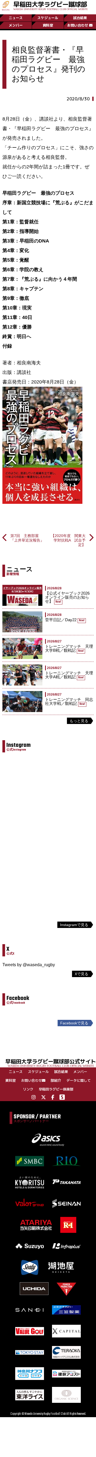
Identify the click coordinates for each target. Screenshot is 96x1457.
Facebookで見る (74, 1023)
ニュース (16, 17)
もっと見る (79, 721)
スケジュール (47, 17)
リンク (28, 1089)
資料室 (48, 25)
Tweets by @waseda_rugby (28, 964)
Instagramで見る (74, 925)
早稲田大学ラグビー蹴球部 (50, 5)
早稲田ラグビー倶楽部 (56, 1089)
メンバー (16, 25)
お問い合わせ (77, 25)
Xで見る (81, 974)
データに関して (78, 1080)
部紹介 (56, 1080)
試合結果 (80, 17)
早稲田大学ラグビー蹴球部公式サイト (50, 1062)
